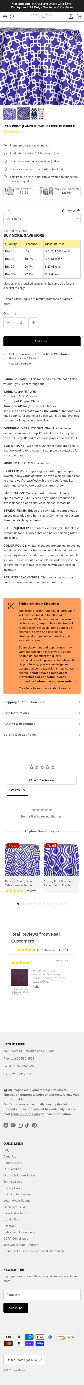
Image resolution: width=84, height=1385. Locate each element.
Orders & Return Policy (19, 1175)
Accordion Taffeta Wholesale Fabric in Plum (19, 992)
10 (57, 904)
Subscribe (16, 1308)
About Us (9, 1156)
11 (61, 904)
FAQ (6, 1150)
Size (6, 210)
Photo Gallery (12, 1162)
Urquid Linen (18, 1370)
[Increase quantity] (33, 322)
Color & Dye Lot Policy (20, 734)
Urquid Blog (11, 1219)
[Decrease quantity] (8, 322)
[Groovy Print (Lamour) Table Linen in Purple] (61, 858)
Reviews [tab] (14, 790)
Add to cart (42, 341)
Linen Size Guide (15, 1207)
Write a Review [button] (44, 780)
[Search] (14, 16)
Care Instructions (16, 713)
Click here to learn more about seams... (46, 688)
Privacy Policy (12, 1188)
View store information (20, 363)
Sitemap (9, 1226)
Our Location (12, 1169)
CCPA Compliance (15, 1238)
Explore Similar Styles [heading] (42, 831)
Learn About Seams (16, 1200)
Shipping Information (17, 1194)
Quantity (9, 313)
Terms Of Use (12, 1181)
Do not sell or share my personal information (33, 1251)
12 (66, 904)
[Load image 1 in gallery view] (42, 63)
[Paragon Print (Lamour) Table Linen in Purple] (22, 858)
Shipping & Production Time (24, 702)
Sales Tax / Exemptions (19, 1232)
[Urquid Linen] (42, 16)
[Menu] (4, 16)
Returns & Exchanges (19, 723)
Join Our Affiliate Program (20, 1244)
